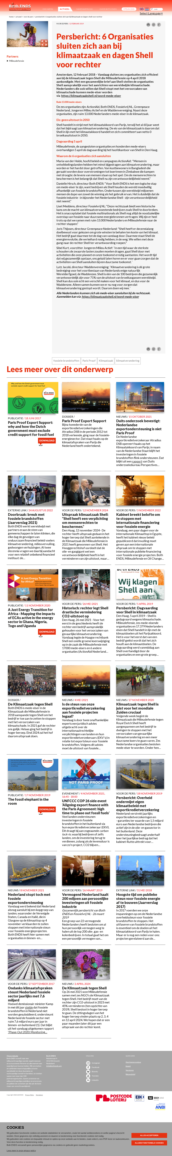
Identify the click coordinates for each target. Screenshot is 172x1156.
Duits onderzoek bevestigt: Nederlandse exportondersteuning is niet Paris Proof (139, 427)
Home (11, 17)
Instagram (95, 1063)
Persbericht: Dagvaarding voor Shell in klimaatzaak (137, 610)
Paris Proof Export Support (84, 421)
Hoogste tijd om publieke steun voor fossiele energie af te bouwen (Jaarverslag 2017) (138, 900)
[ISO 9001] (139, 1101)
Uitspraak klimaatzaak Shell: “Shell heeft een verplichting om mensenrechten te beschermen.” (85, 520)
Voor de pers (28, 17)
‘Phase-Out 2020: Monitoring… (27, 1032)
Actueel (19, 17)
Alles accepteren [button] (149, 1135)
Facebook (95, 1067)
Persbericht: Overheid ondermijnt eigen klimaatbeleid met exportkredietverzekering (137, 804)
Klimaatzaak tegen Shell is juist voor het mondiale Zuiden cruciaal (137, 708)
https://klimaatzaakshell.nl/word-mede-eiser (91, 95)
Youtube (95, 1076)
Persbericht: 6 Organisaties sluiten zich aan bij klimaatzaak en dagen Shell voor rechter (68, 17)
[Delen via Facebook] (159, 26)
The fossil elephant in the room (28, 801)
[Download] (47, 444)
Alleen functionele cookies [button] (149, 1143)
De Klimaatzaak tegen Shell (30, 704)
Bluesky (94, 1071)
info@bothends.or (53, 1066)
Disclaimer (39, 1095)
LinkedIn (95, 1080)
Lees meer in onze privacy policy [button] (21, 1151)
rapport (137, 461)
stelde (29, 1007)
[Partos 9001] (156, 1101)
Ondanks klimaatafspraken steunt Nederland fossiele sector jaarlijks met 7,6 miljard (30, 994)
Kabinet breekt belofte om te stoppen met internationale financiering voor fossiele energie (138, 520)
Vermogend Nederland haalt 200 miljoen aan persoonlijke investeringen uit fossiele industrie (85, 900)
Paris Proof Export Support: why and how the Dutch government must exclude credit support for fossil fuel (31, 428)
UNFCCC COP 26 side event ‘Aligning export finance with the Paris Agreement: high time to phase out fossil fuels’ (86, 807)
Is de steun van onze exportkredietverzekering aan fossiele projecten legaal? (83, 710)
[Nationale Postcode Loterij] (114, 1101)
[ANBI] (160, 1109)
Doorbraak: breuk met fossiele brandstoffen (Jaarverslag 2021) (26, 518)
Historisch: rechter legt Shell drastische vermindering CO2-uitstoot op (85, 612)
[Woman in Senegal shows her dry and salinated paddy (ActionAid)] (27, 46)
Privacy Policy (29, 1095)
